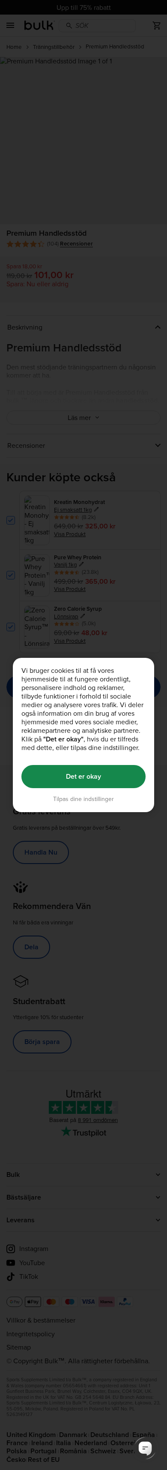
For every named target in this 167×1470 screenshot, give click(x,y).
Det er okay (83, 776)
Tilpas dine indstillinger (83, 799)
